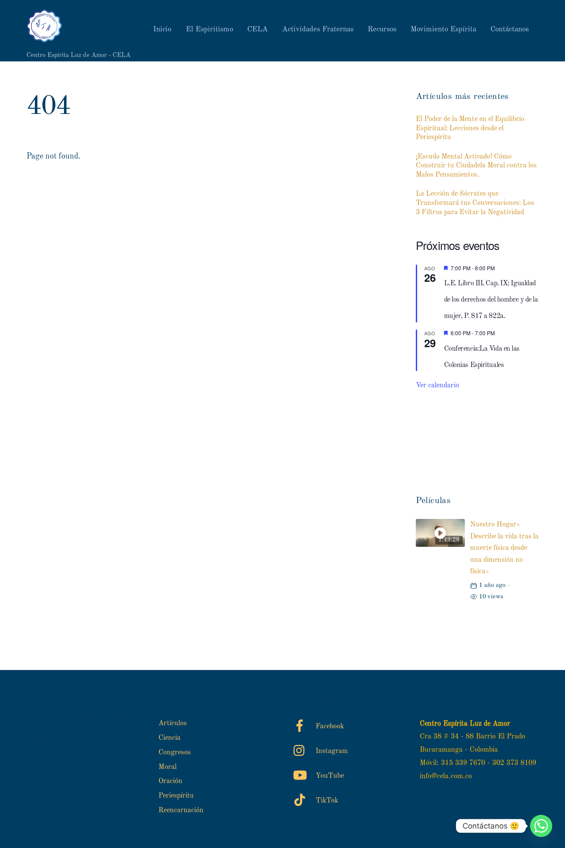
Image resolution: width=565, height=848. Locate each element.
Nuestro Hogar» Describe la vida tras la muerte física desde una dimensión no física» (504, 548)
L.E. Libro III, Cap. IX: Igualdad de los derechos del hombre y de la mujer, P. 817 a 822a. (491, 300)
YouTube (328, 776)
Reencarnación (180, 810)
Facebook (328, 726)
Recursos (382, 29)
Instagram (330, 751)
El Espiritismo (209, 29)
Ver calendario (437, 385)
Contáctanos (509, 29)
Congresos (174, 752)
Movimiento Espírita (443, 29)
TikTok (325, 800)
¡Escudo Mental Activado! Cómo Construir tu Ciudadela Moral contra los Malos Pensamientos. (476, 166)
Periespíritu (176, 795)
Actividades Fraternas (318, 29)
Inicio (162, 29)
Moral (167, 767)
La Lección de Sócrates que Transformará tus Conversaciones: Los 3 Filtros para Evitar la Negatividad (475, 203)
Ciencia (169, 738)
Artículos (172, 723)
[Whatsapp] (541, 826)
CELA (257, 29)
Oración (170, 781)
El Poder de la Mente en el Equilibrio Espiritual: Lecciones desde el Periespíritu (470, 128)
